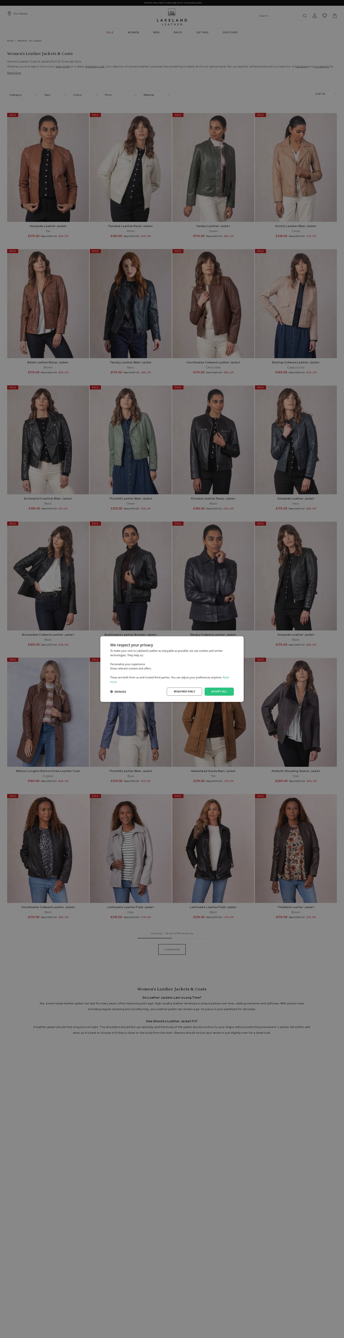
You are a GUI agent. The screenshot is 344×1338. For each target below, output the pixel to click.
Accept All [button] (219, 691)
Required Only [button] (184, 691)
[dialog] (172, 669)
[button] (118, 691)
